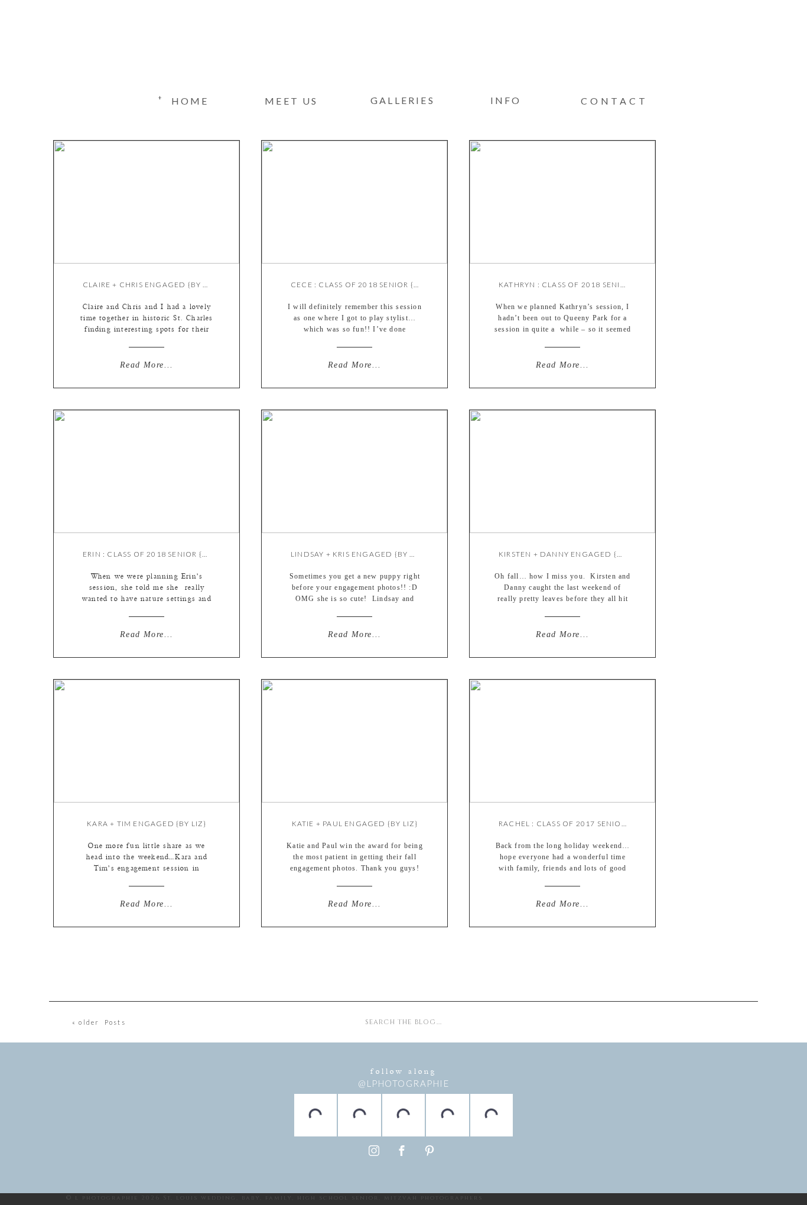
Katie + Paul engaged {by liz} (355, 823)
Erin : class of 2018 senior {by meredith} (171, 554)
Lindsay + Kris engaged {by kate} (361, 554)
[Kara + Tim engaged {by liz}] (146, 741)
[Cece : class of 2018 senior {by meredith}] (354, 202)
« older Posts (99, 1022)
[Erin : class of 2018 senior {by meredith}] (146, 471)
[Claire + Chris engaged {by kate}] (146, 202)
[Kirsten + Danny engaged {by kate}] (562, 471)
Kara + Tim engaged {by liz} (146, 823)
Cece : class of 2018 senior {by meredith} (380, 284)
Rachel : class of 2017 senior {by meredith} (593, 823)
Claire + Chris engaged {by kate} (154, 284)
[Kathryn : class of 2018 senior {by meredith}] (562, 202)
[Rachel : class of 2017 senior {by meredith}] (562, 741)
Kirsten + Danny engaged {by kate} (575, 554)
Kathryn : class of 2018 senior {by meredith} (596, 284)
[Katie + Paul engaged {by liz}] (354, 741)
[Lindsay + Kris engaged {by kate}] (354, 471)
